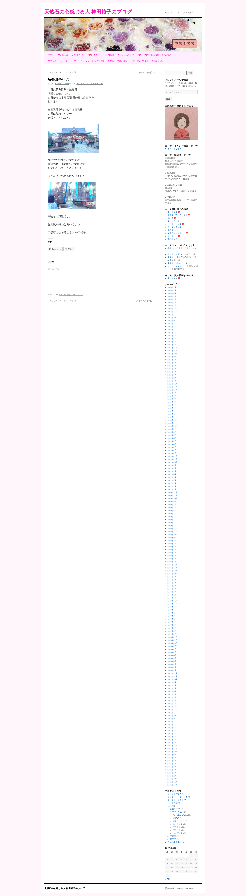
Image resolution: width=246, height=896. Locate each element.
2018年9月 (172, 573)
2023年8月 (172, 395)
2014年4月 (172, 733)
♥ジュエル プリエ (139, 60)
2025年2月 (172, 341)
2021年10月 (173, 462)
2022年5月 (172, 441)
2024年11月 (173, 350)
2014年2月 (172, 739)
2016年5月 (172, 658)
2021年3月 (172, 483)
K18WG (176, 818)
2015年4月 (172, 697)
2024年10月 (173, 353)
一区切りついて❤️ (176, 224)
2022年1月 (172, 453)
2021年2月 (172, 486)
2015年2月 (172, 703)
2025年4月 (172, 335)
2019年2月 (172, 558)
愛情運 (171, 257)
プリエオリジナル (176, 800)
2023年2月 (172, 414)
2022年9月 (172, 429)
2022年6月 (172, 438)
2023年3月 (172, 411)
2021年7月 (172, 471)
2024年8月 (172, 359)
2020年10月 (173, 498)
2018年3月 (172, 591)
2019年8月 (172, 540)
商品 (170, 806)
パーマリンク (77, 294)
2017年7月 (172, 616)
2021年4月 (172, 480)
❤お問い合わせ (159, 60)
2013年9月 (172, 754)
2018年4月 (172, 588)
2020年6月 (172, 510)
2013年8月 (172, 757)
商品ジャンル (176, 812)
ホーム (51, 54)
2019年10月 (173, 534)
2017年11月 (173, 604)
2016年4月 (172, 661)
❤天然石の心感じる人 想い (157, 54)
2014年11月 (173, 712)
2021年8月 (172, 468)
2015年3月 (172, 700)
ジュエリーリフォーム (178, 796)
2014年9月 (172, 718)
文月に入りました (176, 221)
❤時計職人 (122, 60)
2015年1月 (172, 706)
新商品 (173, 839)
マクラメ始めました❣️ (178, 233)
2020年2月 (172, 522)
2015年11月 (173, 676)
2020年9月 (172, 501)
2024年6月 (172, 365)
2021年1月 (172, 489)
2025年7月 (172, 326)
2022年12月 (173, 420)
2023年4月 (172, 408)
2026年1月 (172, 308)
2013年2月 (172, 775)
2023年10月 (173, 389)
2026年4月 (172, 299)
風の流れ (172, 230)
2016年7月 (172, 652)
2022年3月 (172, 447)
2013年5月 (172, 766)
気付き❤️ (172, 218)
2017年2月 (172, 631)
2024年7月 (172, 362)
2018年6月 (172, 582)
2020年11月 (173, 495)
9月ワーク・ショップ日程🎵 (62, 72)
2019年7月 (172, 543)
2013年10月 (173, 751)
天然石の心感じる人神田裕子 (89, 83)
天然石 (173, 836)
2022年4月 (172, 444)
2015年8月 (172, 685)
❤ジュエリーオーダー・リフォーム (65, 60)
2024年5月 (172, 368)
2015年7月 (172, 688)
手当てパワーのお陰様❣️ (179, 215)
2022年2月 (172, 450)
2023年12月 (173, 383)
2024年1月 (172, 380)
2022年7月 (172, 435)
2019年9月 (172, 537)
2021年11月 (173, 459)
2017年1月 (172, 634)
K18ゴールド (178, 821)
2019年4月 (172, 552)
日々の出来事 (65, 294)
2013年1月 (172, 778)
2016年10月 (173, 643)
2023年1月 (172, 417)
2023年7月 (172, 398)
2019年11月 (173, 531)
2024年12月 (173, 347)
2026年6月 (172, 293)
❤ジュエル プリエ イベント (71, 54)
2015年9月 (172, 682)
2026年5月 (172, 296)
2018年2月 (172, 594)
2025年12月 (173, 311)
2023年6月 (172, 402)
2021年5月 (172, 477)
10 (167, 863)
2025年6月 (172, 329)
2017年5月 (172, 622)
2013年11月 (173, 748)
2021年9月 (172, 465)
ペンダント (178, 833)
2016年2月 (172, 667)
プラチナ (177, 827)
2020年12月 (173, 492)
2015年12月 (173, 673)
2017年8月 (172, 613)
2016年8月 (172, 649)
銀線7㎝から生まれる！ (178, 248)
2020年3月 (172, 519)
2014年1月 (172, 742)
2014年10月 (173, 715)
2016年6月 (172, 655)
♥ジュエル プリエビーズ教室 (100, 60)
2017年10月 (173, 607)
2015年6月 (172, 691)
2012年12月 (173, 781)
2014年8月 (172, 721)
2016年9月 (172, 646)
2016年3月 (172, 664)
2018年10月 (173, 570)
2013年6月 (172, 763)
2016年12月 (173, 637)
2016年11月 (173, 640)
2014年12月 (173, 709)
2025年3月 (172, 338)
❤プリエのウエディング (129, 54)
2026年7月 (172, 290)
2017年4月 (172, 625)
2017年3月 (172, 628)
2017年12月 (173, 601)
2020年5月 (172, 513)
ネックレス (178, 824)
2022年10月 (173, 426)
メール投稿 (173, 803)
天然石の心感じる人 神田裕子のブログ (88, 11)
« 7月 (167, 879)
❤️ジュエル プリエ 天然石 (101, 54)
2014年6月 (172, 727)
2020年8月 (172, 504)
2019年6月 (172, 546)
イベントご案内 (175, 148)
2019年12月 (173, 528)
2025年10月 (173, 317)
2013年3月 (172, 772)
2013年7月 (172, 760)
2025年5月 (172, 332)
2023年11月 (173, 386)
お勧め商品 (175, 809)
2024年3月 (172, 374)
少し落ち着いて (175, 227)
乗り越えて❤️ (174, 212)
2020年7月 (172, 507)
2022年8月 (172, 432)
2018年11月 (173, 567)
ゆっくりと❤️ (174, 236)
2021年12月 (173, 456)
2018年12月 (173, 564)
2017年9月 (172, 610)
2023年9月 (172, 392)
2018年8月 (172, 576)
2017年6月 (172, 619)
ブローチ (177, 830)
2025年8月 (172, 323)
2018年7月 (172, 579)
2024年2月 (172, 377)
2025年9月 (172, 320)
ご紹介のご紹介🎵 (145, 72)
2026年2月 (172, 305)
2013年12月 (173, 745)
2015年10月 (173, 679)
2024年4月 (172, 371)
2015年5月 (172, 694)
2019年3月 (172, 555)
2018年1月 (172, 597)
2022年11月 (173, 423)
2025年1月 (172, 344)
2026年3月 (172, 302)
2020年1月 (172, 525)
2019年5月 (172, 549)
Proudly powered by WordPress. (181, 888)
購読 (168, 99)
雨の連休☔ (173, 239)
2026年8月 (172, 287)
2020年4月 (172, 516)
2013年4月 (172, 769)
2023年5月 (172, 405)
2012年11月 (173, 784)
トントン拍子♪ (174, 254)
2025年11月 (173, 314)
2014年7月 (172, 724)
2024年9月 (172, 356)
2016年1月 (172, 670)
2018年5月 (172, 585)
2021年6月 (172, 474)
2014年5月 (172, 730)
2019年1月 (172, 561)
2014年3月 (172, 736)
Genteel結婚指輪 (180, 815)
